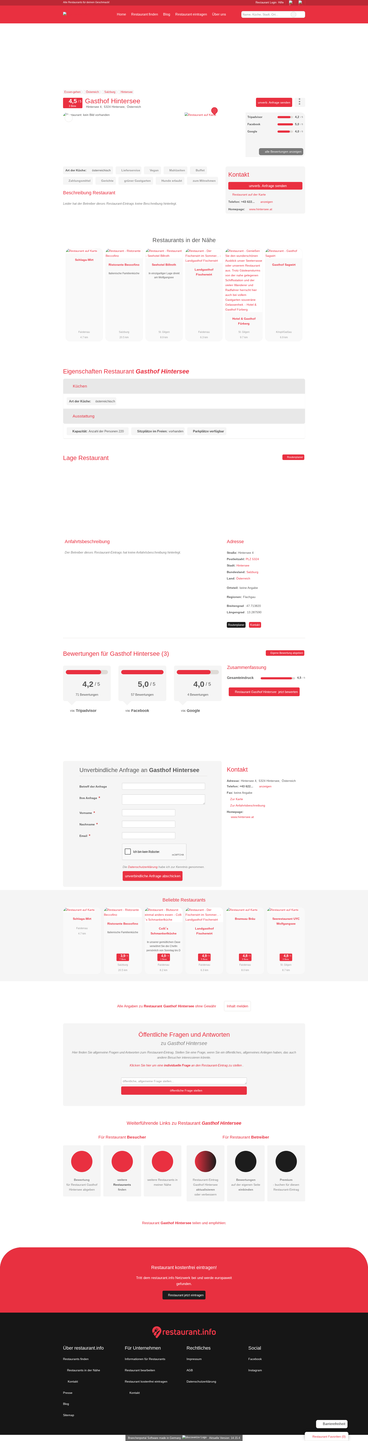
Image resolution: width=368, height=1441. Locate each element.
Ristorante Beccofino (124, 264)
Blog (166, 14)
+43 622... (248, 201)
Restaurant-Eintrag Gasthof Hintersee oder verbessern (205, 1187)
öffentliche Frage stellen (185, 1090)
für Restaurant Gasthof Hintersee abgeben (81, 1184)
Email (83, 836)
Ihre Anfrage (88, 798)
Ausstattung (83, 416)
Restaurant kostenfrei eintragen (146, 1381)
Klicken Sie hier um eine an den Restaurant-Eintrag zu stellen (186, 1065)
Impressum (194, 1359)
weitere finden (122, 1184)
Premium (296, 244)
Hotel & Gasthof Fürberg (244, 321)
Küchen (79, 386)
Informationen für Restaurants (145, 1359)
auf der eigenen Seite (245, 1184)
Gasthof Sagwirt (284, 264)
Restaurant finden (144, 14)
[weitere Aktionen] (300, 102)
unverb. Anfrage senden (274, 102)
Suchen (301, 14)
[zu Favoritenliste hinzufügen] (69, 118)
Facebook (255, 1359)
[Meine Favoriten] (235, 14)
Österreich (243, 578)
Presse (67, 1392)
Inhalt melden (237, 1006)
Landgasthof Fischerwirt (204, 272)
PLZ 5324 (252, 559)
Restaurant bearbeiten (140, 1370)
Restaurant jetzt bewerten (266, 692)
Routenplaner (294, 457)
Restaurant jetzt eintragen (186, 1295)
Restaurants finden (76, 1359)
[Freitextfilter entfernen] (293, 14)
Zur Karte (236, 799)
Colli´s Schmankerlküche (164, 931)
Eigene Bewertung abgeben (286, 653)
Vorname (86, 813)
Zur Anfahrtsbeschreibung (247, 805)
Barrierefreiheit (333, 1424)
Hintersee (242, 565)
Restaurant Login (265, 2)
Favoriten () (329, 1436)
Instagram (255, 1370)
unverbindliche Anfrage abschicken (152, 876)
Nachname (87, 824)
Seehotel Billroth (164, 264)
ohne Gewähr (205, 1006)
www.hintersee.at (260, 209)
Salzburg (252, 572)
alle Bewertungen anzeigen (283, 151)
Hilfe (281, 2)
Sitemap (68, 1415)
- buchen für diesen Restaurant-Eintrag (286, 1184)
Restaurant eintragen (191, 14)
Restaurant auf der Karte (248, 194)
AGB (190, 1370)
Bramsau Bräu (245, 918)
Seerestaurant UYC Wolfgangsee (286, 921)
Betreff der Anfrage (93, 786)
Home (121, 14)
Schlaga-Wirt (84, 259)
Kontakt (255, 624)
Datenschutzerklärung (143, 867)
